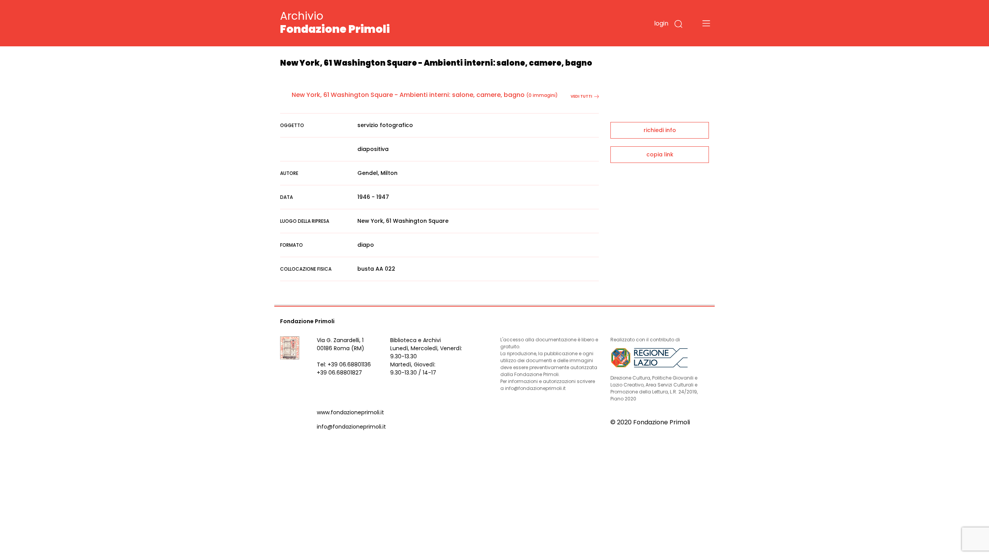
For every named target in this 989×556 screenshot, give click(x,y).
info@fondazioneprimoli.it (351, 427)
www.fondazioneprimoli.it (350, 412)
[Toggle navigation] (706, 23)
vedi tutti (581, 96)
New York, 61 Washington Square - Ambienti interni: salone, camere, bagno (408, 94)
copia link (659, 154)
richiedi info (660, 130)
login (661, 23)
